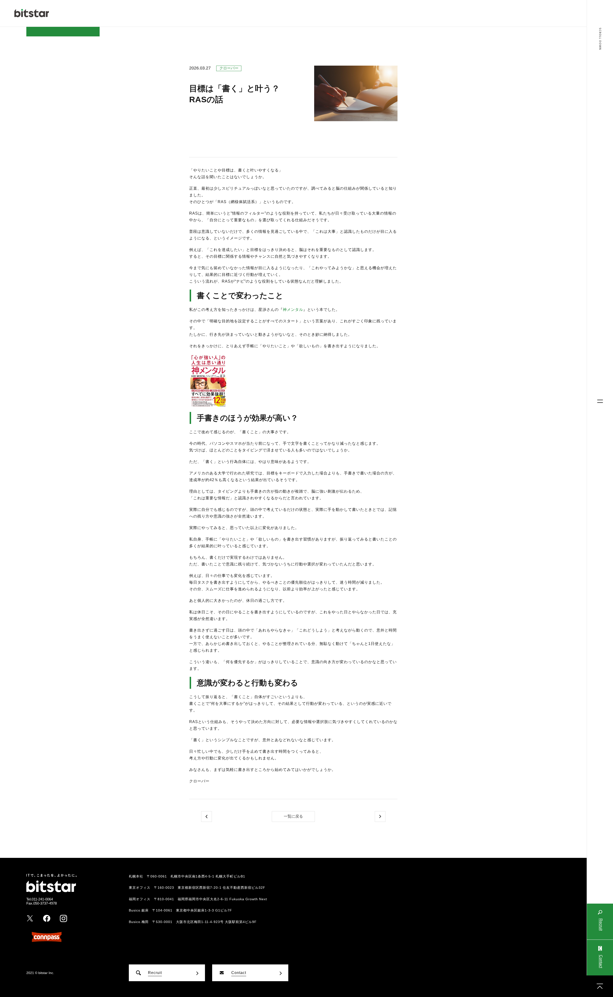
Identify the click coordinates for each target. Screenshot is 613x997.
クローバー (228, 68)
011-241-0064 (42, 899)
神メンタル (293, 310)
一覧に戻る (293, 816)
